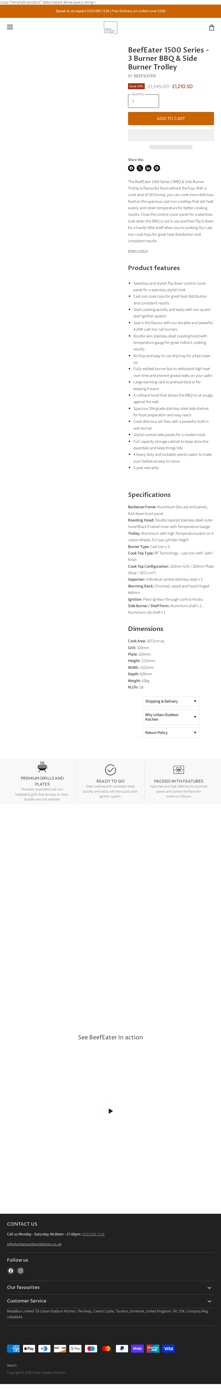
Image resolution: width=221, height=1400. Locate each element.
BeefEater (145, 75)
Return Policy (156, 733)
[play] (110, 1111)
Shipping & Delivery (161, 701)
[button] (171, 135)
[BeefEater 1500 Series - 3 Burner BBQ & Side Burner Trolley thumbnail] (15, 59)
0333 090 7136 (93, 1234)
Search (12, 1365)
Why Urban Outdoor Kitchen (162, 717)
